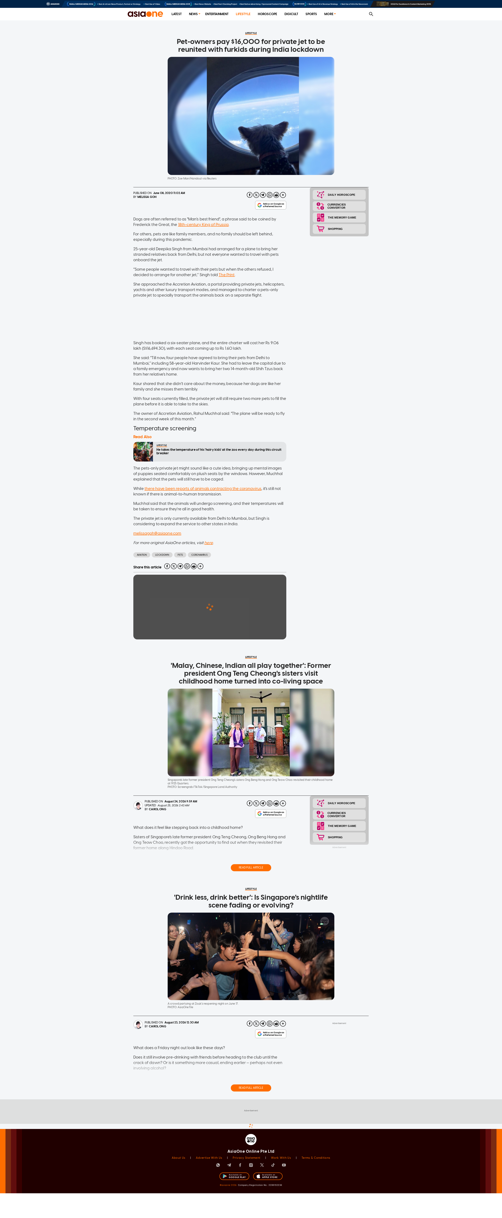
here (208, 542)
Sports (311, 14)
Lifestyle (243, 14)
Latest (177, 14)
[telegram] (263, 195)
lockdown (162, 554)
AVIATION (142, 554)
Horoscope (267, 14)
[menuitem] (176, 14)
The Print (227, 274)
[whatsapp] (269, 195)
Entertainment (217, 14)
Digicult (291, 14)
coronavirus (199, 554)
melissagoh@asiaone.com (157, 533)
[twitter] (256, 195)
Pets (180, 554)
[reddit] (276, 195)
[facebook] (249, 195)
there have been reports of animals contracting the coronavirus (203, 488)
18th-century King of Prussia (203, 224)
